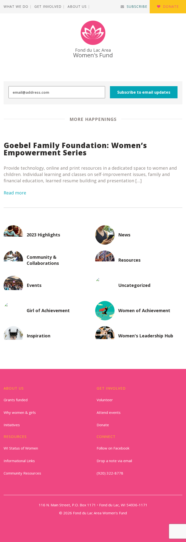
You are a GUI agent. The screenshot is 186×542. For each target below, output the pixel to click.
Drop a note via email (114, 460)
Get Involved (48, 6)
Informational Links (19, 460)
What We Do (16, 6)
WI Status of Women (21, 448)
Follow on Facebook (113, 448)
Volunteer (105, 399)
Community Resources (22, 473)
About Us (77, 6)
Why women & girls (20, 412)
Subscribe (137, 6)
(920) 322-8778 (110, 473)
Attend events (109, 412)
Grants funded (16, 399)
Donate (171, 6)
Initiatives (12, 424)
